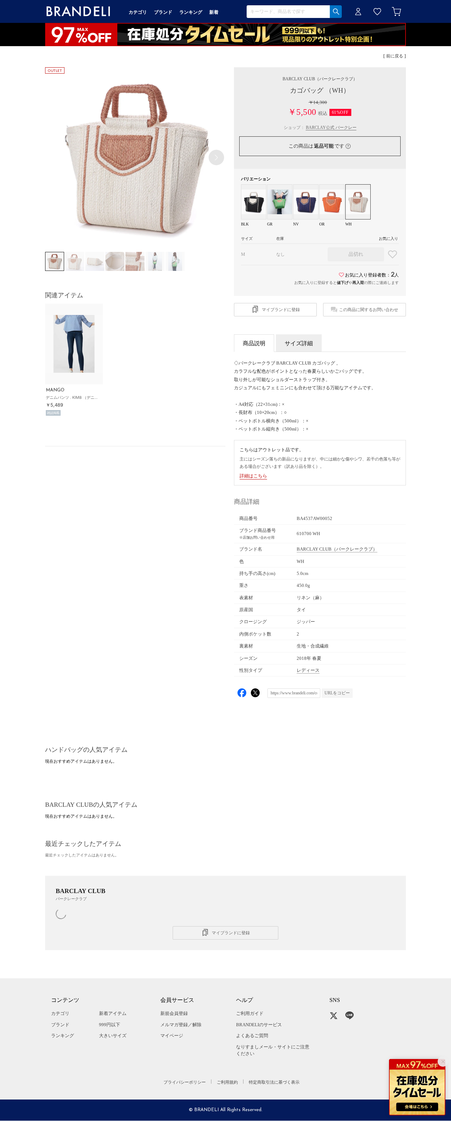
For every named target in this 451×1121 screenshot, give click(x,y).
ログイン (358, 11)
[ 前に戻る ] (394, 56)
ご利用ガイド (250, 1013)
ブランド (60, 1024)
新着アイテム (112, 1013)
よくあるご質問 (252, 1035)
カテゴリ (60, 1013)
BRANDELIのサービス (259, 1024)
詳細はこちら (253, 475)
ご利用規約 (227, 1082)
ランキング (62, 1035)
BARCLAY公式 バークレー (331, 127)
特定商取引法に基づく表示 (274, 1082)
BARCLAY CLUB (320, 78)
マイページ (171, 1035)
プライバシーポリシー (184, 1082)
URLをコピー (337, 692)
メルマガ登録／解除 (181, 1024)
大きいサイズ (112, 1035)
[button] (216, 157)
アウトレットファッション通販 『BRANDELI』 (78, 11)
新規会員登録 (174, 1013)
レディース (308, 670)
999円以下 (109, 1024)
